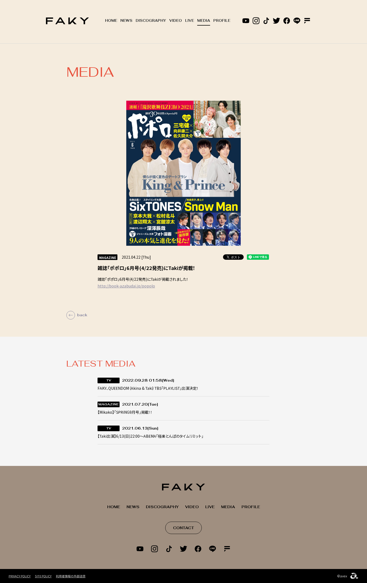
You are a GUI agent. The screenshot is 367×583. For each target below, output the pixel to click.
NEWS (126, 20)
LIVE (189, 20)
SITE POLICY (43, 576)
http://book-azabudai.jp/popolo (126, 286)
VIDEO (175, 20)
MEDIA (203, 20)
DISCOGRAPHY (151, 20)
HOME (111, 20)
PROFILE (221, 20)
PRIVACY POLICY (20, 576)
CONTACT (183, 527)
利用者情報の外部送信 (70, 576)
